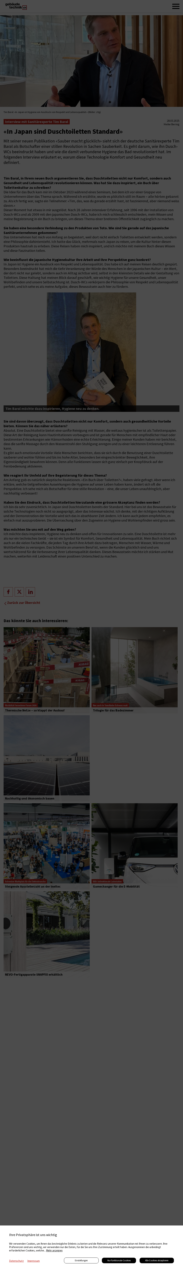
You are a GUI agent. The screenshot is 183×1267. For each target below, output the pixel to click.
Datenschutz (16, 1261)
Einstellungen (81, 1260)
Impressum (33, 1261)
